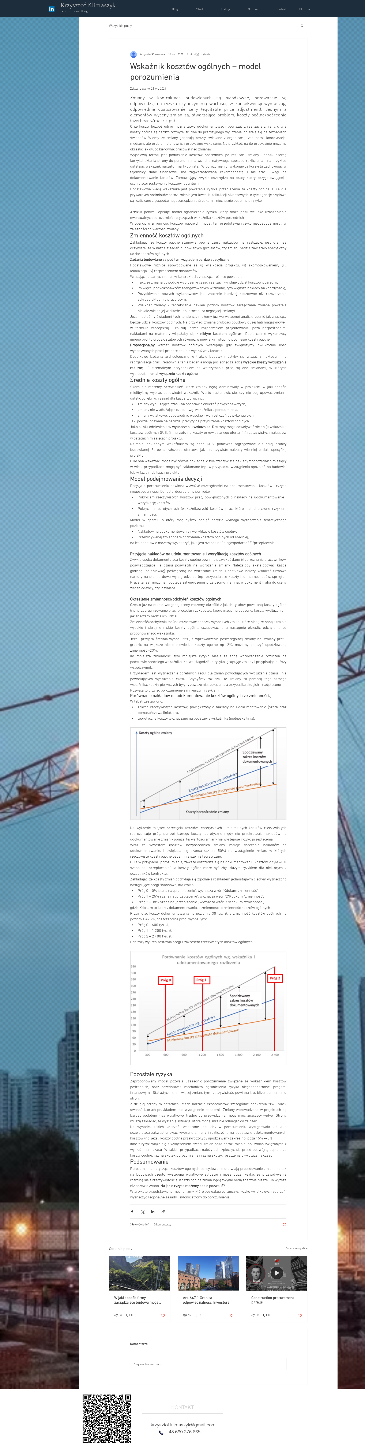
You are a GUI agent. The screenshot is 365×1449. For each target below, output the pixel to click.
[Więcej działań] (283, 54)
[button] (302, 25)
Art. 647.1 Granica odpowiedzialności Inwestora (206, 1300)
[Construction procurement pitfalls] (276, 1273)
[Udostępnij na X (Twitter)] (142, 1212)
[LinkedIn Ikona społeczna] (51, 9)
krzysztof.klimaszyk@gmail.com (183, 1425)
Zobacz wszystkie (296, 1248)
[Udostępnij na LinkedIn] (153, 1212)
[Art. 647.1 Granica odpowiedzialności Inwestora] (208, 1273)
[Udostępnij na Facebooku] (132, 1212)
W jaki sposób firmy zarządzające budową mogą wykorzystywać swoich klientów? (136, 1300)
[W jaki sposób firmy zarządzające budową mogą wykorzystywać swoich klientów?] (139, 1273)
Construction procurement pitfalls (272, 1300)
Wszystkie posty (120, 26)
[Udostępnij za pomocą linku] (163, 1212)
